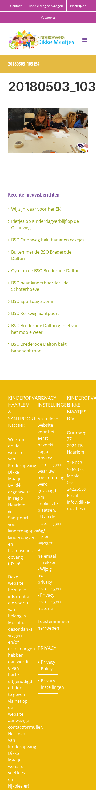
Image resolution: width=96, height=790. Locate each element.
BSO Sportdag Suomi (32, 301)
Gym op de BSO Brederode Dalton (45, 271)
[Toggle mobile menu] (85, 39)
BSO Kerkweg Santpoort (35, 313)
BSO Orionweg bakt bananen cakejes (48, 240)
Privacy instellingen (48, 684)
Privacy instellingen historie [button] (49, 601)
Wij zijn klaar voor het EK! (36, 209)
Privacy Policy (48, 665)
